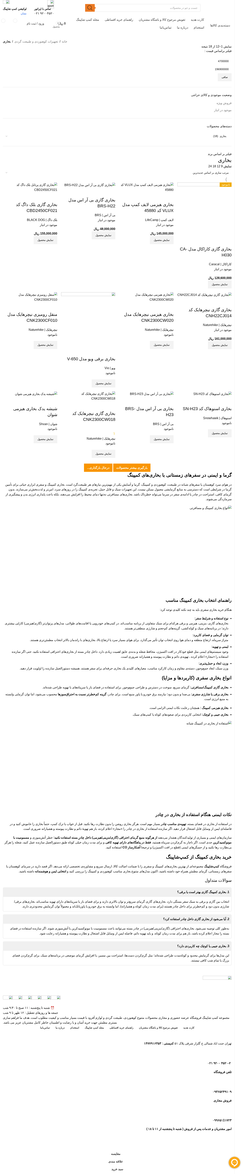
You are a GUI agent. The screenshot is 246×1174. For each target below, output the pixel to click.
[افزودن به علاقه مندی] (90, 406)
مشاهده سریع (100, 406)
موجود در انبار (223, 110)
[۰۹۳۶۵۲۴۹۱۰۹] (227, 1083)
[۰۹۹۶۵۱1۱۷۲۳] (227, 1111)
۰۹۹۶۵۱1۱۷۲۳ (222, 1120)
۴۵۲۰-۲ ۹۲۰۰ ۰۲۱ (220, 1063)
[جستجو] (90, 8)
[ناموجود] (88, 395)
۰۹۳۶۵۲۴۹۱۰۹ (222, 1091)
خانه (64, 41)
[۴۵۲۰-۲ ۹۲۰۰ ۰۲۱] (227, 1054)
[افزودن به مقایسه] (110, 406)
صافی (225, 77)
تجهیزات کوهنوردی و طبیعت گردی (36, 41)
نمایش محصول (103, 453)
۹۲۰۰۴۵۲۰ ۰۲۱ (44, 13)
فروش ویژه (224, 103)
